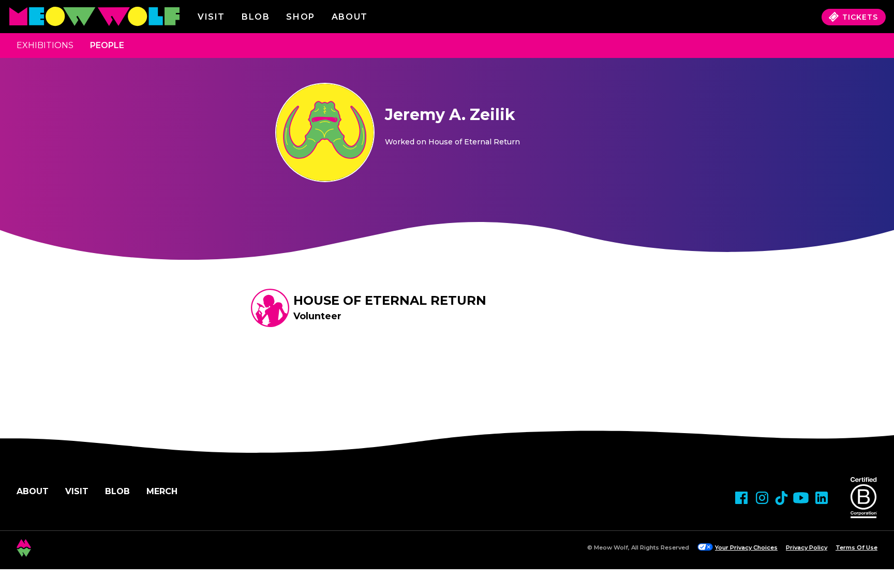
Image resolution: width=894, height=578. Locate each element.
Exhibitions (45, 45)
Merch (161, 491)
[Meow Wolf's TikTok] (781, 498)
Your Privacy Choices (746, 547)
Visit (211, 17)
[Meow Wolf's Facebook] (741, 498)
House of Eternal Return (389, 300)
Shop (300, 17)
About (33, 491)
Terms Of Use (856, 547)
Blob (256, 17)
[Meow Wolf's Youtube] (801, 498)
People (107, 45)
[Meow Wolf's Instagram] (762, 498)
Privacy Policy (806, 547)
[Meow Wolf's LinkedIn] (821, 498)
